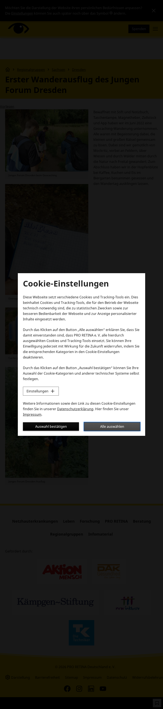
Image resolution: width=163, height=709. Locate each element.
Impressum (32, 414)
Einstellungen (37, 391)
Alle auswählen (112, 426)
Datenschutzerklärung (75, 409)
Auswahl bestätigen (51, 426)
